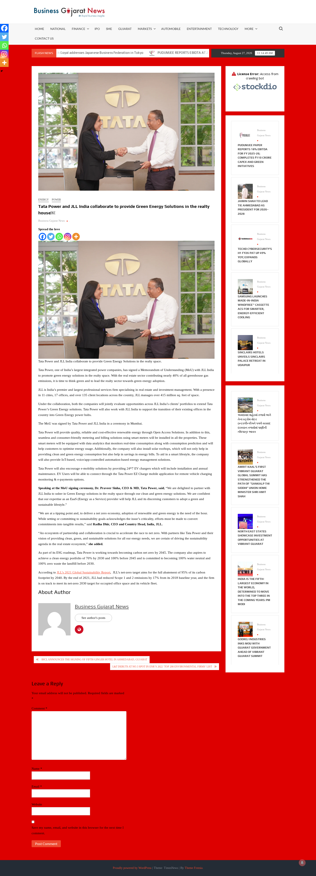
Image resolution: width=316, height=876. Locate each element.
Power (56, 199)
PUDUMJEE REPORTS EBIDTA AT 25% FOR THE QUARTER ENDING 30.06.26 (181, 52)
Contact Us (44, 38)
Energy (43, 199)
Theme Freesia (193, 868)
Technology (228, 29)
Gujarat (125, 29)
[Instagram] (67, 236)
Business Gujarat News (51, 220)
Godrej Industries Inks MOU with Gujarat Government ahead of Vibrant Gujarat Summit (254, 648)
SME (109, 29)
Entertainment (199, 29)
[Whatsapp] (59, 236)
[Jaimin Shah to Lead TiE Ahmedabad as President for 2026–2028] (245, 191)
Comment (39, 708)
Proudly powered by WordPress (132, 868)
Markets (145, 29)
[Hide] (1, 71)
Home (39, 29)
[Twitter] (51, 236)
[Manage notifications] (302, 862)
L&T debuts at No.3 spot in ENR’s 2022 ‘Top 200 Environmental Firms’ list (162, 666)
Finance (78, 29)
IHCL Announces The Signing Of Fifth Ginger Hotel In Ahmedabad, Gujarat (94, 659)
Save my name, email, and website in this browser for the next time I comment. (78, 830)
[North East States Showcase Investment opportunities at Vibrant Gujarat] (245, 521)
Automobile (171, 29)
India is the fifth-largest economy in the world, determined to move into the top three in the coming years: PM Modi (254, 591)
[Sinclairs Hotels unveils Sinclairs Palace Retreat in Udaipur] (245, 342)
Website (37, 804)
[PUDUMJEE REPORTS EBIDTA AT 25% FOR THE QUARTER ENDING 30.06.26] (119, 52)
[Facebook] (42, 236)
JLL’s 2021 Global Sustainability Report (83, 572)
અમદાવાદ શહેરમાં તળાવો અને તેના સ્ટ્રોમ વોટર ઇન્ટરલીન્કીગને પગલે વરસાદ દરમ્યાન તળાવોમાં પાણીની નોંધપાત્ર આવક (254, 423)
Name (37, 768)
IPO (97, 29)
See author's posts (93, 618)
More (249, 29)
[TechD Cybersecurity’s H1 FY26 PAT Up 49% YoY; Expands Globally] (245, 238)
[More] (76, 236)
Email (37, 786)
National (58, 29)
